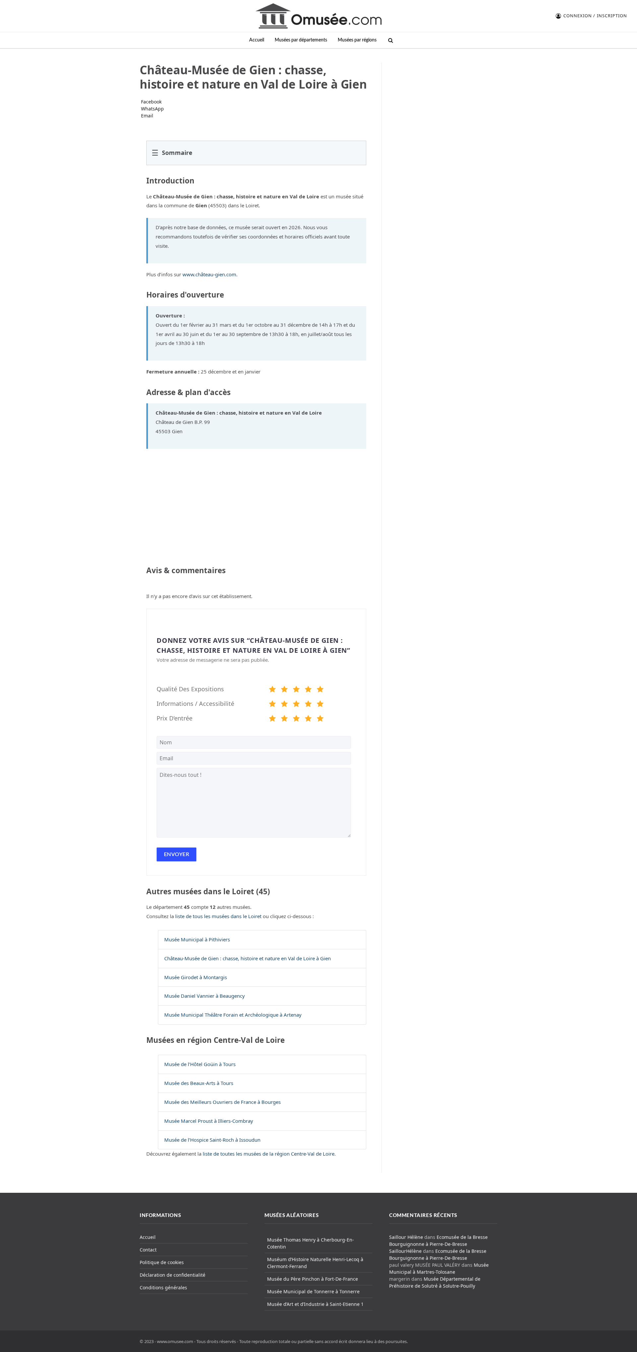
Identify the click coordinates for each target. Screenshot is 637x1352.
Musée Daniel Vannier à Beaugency (204, 995)
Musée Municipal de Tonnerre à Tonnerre (313, 1291)
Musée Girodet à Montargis (195, 977)
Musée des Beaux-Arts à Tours (198, 1083)
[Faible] (284, 690)
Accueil (256, 39)
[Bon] (296, 690)
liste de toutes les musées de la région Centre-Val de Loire (268, 1153)
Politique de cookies (162, 1262)
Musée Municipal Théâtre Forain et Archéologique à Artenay (233, 1014)
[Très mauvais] (272, 690)
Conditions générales (163, 1287)
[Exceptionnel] (320, 690)
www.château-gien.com (209, 274)
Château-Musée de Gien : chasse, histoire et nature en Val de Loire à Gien (247, 958)
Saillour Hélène (406, 1237)
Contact (148, 1250)
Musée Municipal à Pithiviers (197, 939)
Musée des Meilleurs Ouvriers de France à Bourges (222, 1102)
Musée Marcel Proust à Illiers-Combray (208, 1120)
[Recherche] (390, 40)
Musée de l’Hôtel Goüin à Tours (200, 1064)
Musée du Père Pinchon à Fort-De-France (312, 1279)
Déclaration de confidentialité (172, 1275)
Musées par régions (357, 39)
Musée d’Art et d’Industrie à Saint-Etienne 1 (315, 1304)
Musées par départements (301, 39)
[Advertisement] (443, 104)
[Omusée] (318, 16)
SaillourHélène (405, 1251)
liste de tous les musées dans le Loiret (218, 916)
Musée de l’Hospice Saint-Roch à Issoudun (212, 1139)
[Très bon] (308, 690)
